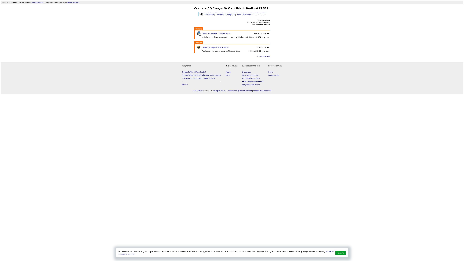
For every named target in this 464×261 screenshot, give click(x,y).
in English (216, 91)
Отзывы (219, 14)
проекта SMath (37, 2)
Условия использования (262, 91)
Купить (185, 84)
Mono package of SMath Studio (215, 47)
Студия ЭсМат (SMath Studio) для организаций (201, 75)
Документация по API (251, 84)
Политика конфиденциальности (240, 91)
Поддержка (230, 14)
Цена (238, 14)
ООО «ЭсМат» (198, 91)
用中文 (223, 91)
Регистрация (273, 75)
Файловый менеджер (251, 78)
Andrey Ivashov (73, 2)
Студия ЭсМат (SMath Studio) (194, 72)
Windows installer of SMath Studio (217, 33)
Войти (270, 72)
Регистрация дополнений (253, 81)
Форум (228, 72)
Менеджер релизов (250, 75)
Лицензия (209, 14)
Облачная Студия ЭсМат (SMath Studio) (198, 78)
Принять (340, 253)
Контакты (247, 14)
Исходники (246, 72)
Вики (227, 75)
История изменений (263, 56)
